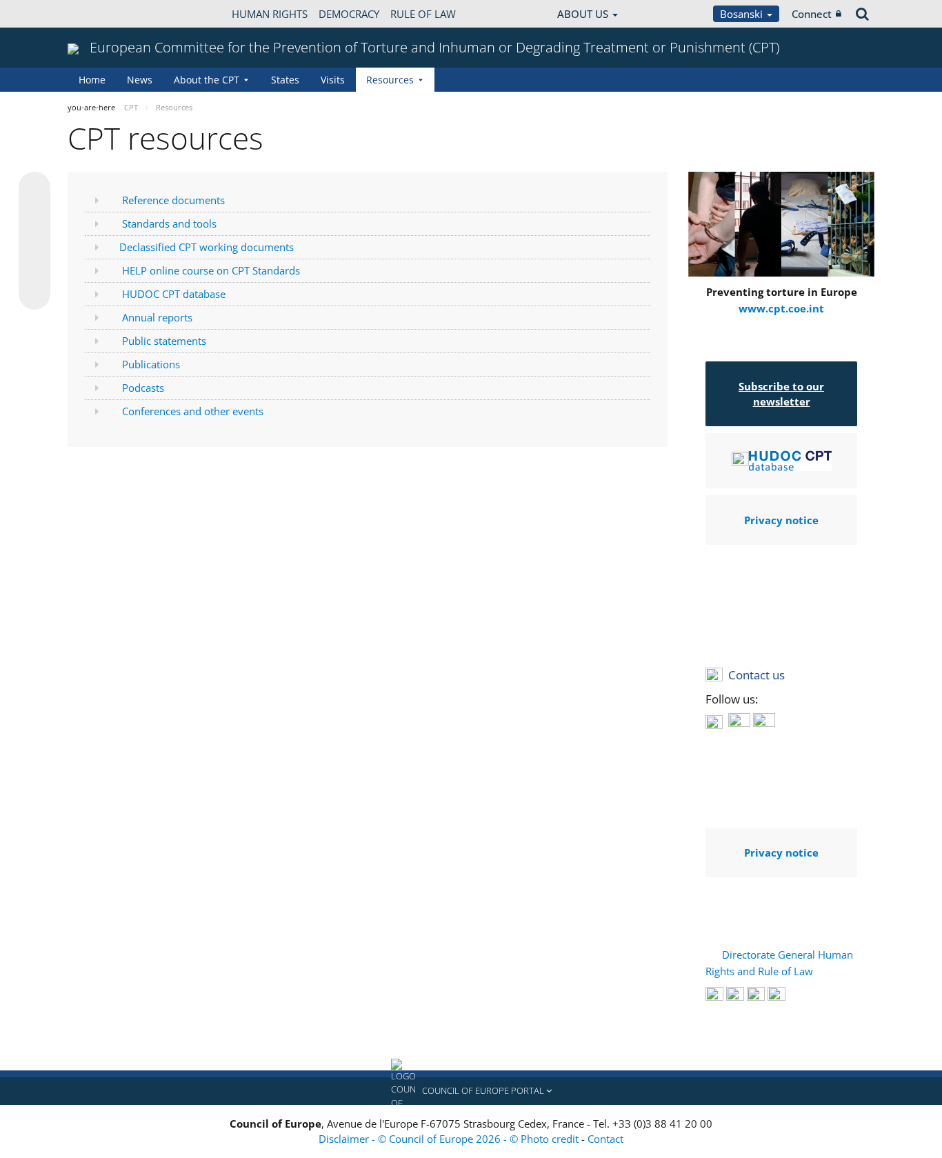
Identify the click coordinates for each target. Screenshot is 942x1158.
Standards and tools (169, 223)
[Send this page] (34, 293)
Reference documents (173, 200)
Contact (605, 1139)
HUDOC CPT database (174, 294)
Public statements (164, 341)
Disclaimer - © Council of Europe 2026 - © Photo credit (450, 1139)
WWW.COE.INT (102, 14)
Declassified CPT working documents (206, 247)
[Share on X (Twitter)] (34, 215)
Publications (151, 364)
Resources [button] (390, 79)
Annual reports (157, 317)
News (139, 79)
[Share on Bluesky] (34, 189)
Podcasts (143, 388)
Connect (812, 14)
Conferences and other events (192, 411)
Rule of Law (423, 14)
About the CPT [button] (206, 79)
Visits (333, 79)
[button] (471, 1091)
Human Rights (270, 14)
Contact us (756, 675)
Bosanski (742, 14)
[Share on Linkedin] (34, 267)
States (285, 79)
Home (92, 79)
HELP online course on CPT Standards (211, 270)
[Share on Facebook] (34, 241)
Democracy (349, 14)
